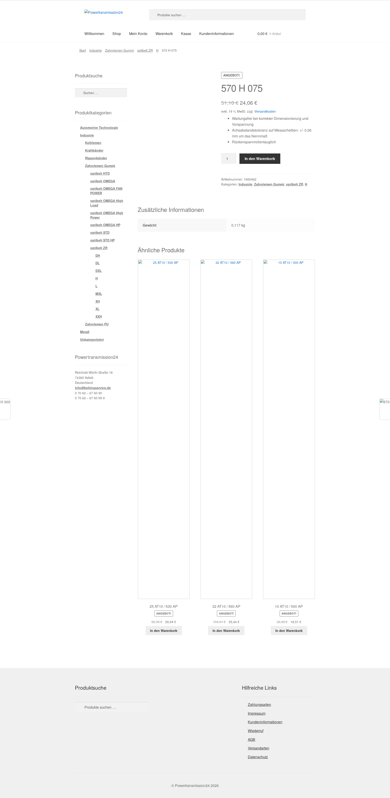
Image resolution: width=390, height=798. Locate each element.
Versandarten (258, 748)
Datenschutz (258, 756)
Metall (84, 331)
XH (97, 301)
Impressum (256, 713)
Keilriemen (93, 142)
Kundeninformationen (216, 33)
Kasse (186, 33)
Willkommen (94, 33)
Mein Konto (138, 33)
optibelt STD (99, 232)
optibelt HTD (100, 173)
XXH (98, 316)
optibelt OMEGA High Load (106, 202)
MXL (98, 293)
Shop (116, 33)
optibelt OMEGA (102, 181)
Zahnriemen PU (97, 324)
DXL (98, 270)
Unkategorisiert (92, 339)
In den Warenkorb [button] (163, 630)
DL (97, 263)
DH (97, 255)
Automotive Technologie (99, 127)
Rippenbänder (96, 158)
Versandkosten (265, 111)
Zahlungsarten (259, 704)
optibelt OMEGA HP (105, 225)
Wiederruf (255, 730)
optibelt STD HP (102, 240)
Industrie (95, 50)
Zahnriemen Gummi (119, 50)
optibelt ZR (145, 50)
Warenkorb (164, 33)
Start (82, 50)
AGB (251, 739)
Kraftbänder (94, 150)
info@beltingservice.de (93, 387)
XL (97, 308)
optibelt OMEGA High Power (106, 215)
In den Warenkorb (260, 158)
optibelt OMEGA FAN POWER (106, 190)
